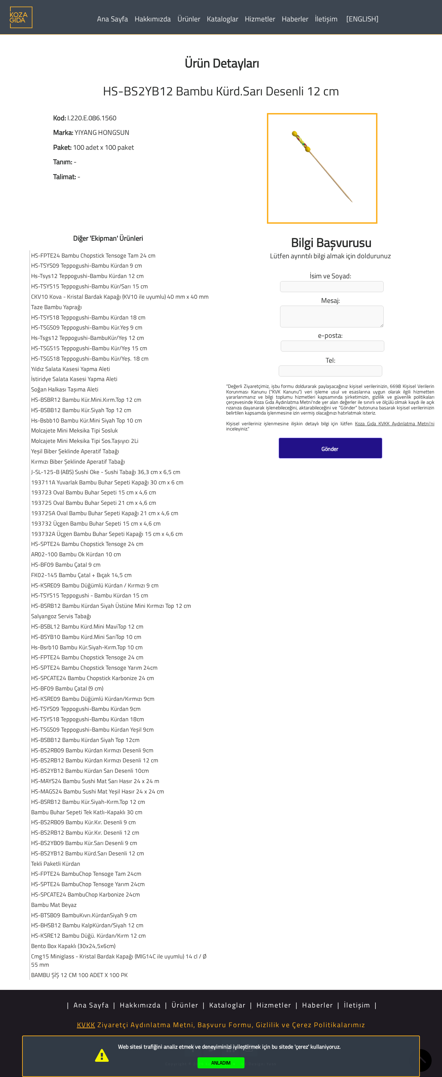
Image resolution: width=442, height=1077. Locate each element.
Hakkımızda (153, 18)
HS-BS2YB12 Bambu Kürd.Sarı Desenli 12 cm (87, 853)
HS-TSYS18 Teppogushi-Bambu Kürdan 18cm (87, 719)
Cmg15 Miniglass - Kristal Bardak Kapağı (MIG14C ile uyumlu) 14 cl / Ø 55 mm (118, 960)
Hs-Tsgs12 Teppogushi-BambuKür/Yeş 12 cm (87, 337)
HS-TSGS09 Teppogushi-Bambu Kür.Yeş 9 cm (86, 327)
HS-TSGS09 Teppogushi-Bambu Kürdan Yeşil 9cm (92, 729)
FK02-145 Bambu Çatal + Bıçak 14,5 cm (81, 574)
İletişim (326, 18)
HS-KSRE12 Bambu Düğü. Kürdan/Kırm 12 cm (88, 935)
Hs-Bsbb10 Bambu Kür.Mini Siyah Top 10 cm (86, 420)
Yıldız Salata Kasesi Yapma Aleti (70, 368)
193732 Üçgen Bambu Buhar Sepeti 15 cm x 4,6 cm (96, 523)
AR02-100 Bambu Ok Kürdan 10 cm (76, 554)
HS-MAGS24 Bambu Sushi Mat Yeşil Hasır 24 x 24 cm (97, 791)
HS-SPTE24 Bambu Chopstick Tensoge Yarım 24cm (94, 667)
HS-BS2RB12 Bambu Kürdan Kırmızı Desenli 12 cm (94, 760)
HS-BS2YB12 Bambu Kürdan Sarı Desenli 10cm (90, 770)
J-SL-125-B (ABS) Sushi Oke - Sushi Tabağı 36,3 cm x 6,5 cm (105, 471)
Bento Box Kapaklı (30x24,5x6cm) (73, 945)
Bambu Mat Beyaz (54, 904)
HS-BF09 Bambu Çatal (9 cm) (67, 688)
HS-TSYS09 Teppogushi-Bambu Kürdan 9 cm (86, 265)
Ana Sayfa (112, 18)
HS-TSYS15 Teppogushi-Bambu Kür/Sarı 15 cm (89, 286)
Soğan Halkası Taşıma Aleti (64, 389)
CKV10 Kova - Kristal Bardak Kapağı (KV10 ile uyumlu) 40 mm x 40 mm (120, 296)
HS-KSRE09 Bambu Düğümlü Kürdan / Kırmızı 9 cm (94, 585)
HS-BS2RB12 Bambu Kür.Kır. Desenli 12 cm (85, 832)
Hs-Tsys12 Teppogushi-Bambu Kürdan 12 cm (87, 275)
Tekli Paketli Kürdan (55, 863)
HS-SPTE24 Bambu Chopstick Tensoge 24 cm (87, 543)
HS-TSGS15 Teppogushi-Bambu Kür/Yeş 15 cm (89, 348)
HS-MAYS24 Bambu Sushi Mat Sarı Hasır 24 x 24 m (95, 781)
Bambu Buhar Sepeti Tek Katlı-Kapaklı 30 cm (86, 812)
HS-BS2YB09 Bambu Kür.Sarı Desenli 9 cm (84, 842)
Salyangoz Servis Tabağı (61, 616)
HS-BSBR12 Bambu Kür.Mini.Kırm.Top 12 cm (86, 399)
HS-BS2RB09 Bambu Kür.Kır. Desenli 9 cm (83, 822)
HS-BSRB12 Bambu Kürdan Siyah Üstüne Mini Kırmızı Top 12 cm (111, 605)
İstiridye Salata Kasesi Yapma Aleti (74, 378)
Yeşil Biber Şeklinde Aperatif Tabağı (75, 451)
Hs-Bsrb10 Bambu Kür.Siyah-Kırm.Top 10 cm (87, 647)
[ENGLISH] (362, 18)
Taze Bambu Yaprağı (56, 307)
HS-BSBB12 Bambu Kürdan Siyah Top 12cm (85, 739)
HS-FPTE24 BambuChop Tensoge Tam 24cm (86, 873)
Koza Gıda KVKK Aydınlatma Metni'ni (394, 423)
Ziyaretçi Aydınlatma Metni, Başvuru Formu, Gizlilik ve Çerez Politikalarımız (221, 1024)
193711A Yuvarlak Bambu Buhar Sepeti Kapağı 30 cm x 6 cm (107, 482)
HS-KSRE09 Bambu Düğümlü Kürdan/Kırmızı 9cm (92, 698)
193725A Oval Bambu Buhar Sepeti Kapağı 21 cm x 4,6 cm (104, 513)
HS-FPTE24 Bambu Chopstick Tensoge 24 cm (87, 657)
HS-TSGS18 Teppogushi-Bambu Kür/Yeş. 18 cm (89, 358)
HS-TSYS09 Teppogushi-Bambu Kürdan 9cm (86, 708)
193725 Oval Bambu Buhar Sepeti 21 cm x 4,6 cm (93, 502)
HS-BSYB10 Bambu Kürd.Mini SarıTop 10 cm (86, 636)
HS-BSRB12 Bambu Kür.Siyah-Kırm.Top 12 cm (88, 801)
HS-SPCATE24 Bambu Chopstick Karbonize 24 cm (92, 678)
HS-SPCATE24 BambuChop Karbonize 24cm (85, 894)
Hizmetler (260, 18)
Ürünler (188, 18)
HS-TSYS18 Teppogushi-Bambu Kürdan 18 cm (88, 317)
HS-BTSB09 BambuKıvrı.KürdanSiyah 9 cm (84, 915)
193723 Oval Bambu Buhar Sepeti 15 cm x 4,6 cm (93, 492)
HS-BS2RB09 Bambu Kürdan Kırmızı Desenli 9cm (92, 750)
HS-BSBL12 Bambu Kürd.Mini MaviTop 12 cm (87, 626)
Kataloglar (222, 18)
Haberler (295, 18)
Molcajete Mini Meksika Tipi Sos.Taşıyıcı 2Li (84, 440)
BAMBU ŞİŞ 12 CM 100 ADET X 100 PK (79, 975)
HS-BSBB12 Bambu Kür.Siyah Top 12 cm (81, 410)
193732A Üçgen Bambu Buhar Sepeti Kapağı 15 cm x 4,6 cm (107, 533)
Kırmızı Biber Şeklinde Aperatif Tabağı (78, 461)
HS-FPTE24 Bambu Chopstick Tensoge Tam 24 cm (93, 255)
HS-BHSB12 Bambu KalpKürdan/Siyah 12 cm (87, 925)
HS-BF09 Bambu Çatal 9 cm (65, 564)
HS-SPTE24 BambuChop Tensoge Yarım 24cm (88, 884)
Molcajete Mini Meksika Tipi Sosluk (74, 430)
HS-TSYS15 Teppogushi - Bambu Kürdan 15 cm (89, 595)
